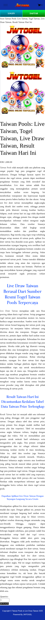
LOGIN (11, 13)
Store (2, 18)
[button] (4, 603)
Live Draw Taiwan (9, 311)
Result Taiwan (6, 414)
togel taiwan (38, 534)
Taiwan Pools (5, 167)
